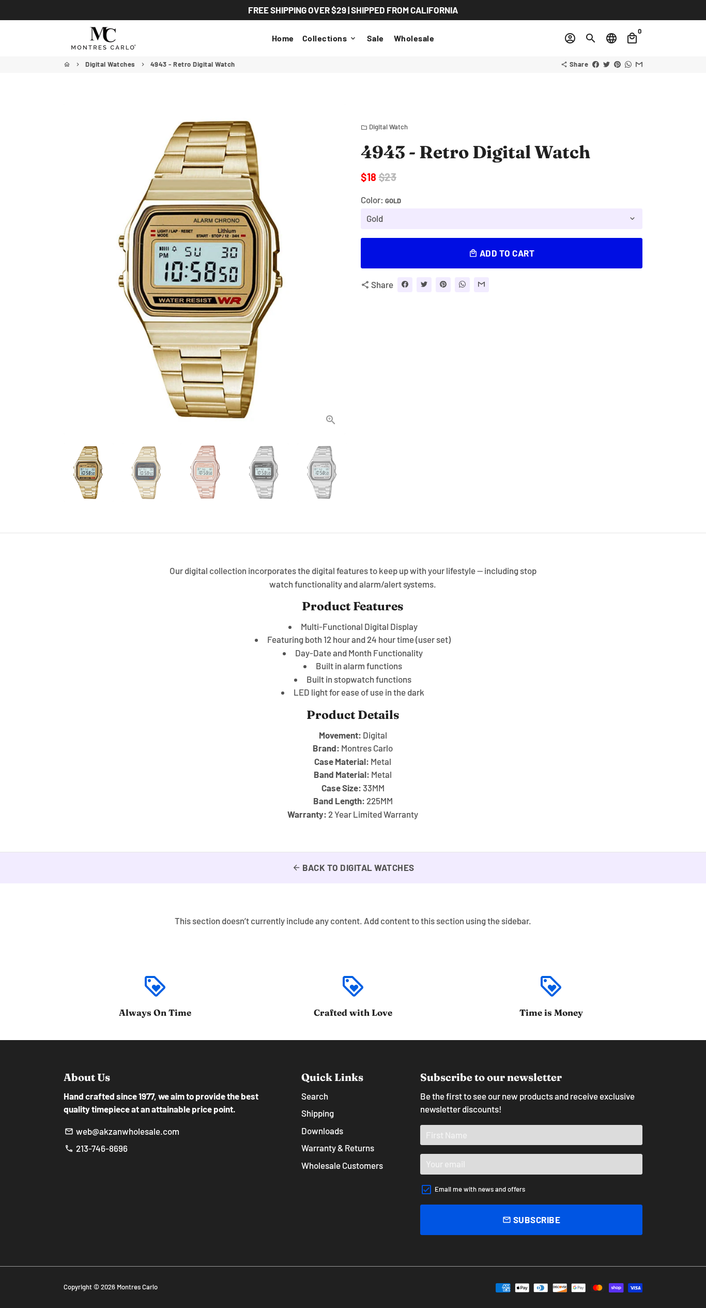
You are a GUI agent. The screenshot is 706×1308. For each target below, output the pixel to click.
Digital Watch (384, 127)
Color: (381, 199)
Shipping (317, 1113)
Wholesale (414, 38)
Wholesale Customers (342, 1165)
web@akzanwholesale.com (122, 1131)
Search (314, 1096)
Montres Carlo (137, 1287)
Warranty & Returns (337, 1147)
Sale (375, 38)
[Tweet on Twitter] (606, 64)
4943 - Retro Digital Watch (192, 64)
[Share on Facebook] (595, 64)
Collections (329, 38)
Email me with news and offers (480, 1189)
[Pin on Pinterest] (617, 64)
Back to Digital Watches (353, 867)
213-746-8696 (96, 1148)
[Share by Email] (639, 64)
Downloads (322, 1130)
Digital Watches (110, 64)
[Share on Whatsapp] (628, 64)
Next (331, 269)
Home (283, 38)
